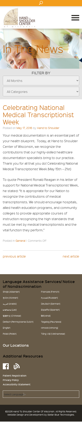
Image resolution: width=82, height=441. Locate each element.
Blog (17, 366)
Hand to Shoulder (19, 17)
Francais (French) (50, 291)
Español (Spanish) (50, 309)
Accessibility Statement (16, 384)
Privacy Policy (11, 380)
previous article (14, 256)
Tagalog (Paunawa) (51, 321)
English (6, 327)
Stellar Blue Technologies (60, 414)
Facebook (6, 366)
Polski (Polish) (9, 333)
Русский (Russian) (49, 297)
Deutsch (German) (50, 303)
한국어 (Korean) (10, 297)
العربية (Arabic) (10, 303)
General (20, 240)
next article (71, 256)
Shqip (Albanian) (11, 291)
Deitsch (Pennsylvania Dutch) (18, 321)
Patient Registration (14, 375)
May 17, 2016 (24, 128)
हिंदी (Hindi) (45, 315)
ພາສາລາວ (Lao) (10, 309)
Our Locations (16, 345)
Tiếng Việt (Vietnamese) (53, 333)
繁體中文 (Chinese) (12, 315)
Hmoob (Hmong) (49, 327)
